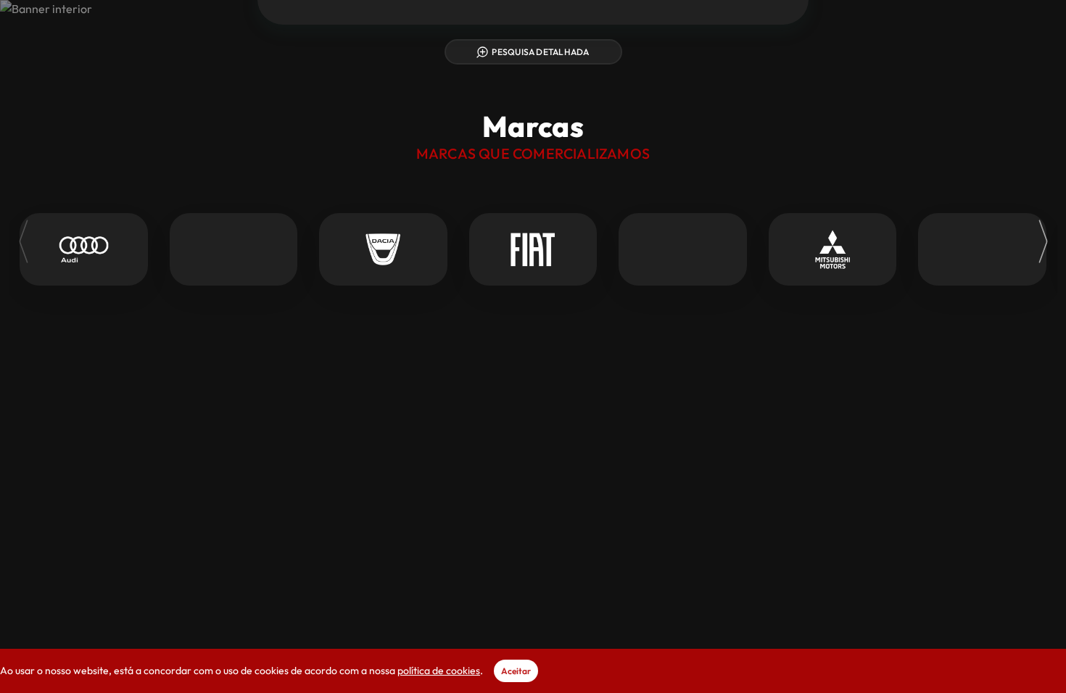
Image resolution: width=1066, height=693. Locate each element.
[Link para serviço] (84, 249)
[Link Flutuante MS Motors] (533, 46)
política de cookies (438, 670)
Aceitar (516, 670)
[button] (851, 34)
